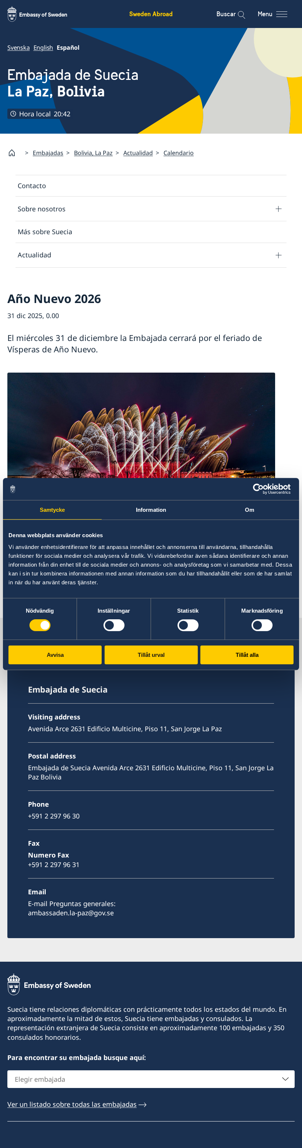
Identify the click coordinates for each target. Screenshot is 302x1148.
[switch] (113, 625)
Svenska (18, 47)
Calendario (179, 153)
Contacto (32, 185)
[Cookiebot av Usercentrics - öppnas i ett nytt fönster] (261, 488)
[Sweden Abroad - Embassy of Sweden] (44, 14)
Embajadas (48, 153)
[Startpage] (14, 152)
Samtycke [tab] (52, 510)
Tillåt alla (247, 655)
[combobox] (151, 1079)
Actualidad (138, 153)
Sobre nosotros (42, 208)
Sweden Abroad (151, 14)
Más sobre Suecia (45, 231)
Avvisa (55, 655)
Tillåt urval (151, 655)
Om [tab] (249, 510)
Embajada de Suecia (72, 83)
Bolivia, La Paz (93, 153)
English (43, 47)
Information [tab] (151, 510)
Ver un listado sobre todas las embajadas (72, 1104)
